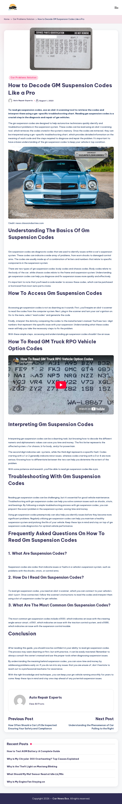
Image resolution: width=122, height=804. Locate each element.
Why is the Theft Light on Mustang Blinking (32, 766)
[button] (36, 703)
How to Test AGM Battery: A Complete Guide (33, 751)
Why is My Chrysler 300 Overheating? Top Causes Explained (43, 758)
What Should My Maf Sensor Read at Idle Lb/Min (35, 774)
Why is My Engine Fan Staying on (26, 781)
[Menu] (116, 8)
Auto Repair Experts (45, 697)
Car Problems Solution (23, 77)
